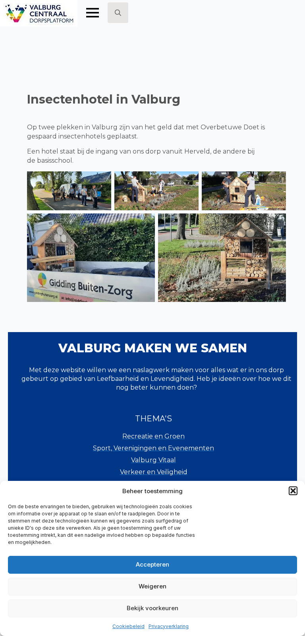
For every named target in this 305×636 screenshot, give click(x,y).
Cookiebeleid (128, 626)
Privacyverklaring (169, 626)
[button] (293, 491)
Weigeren (152, 586)
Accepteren (152, 564)
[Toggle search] (118, 12)
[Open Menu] (92, 12)
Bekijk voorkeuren (152, 608)
